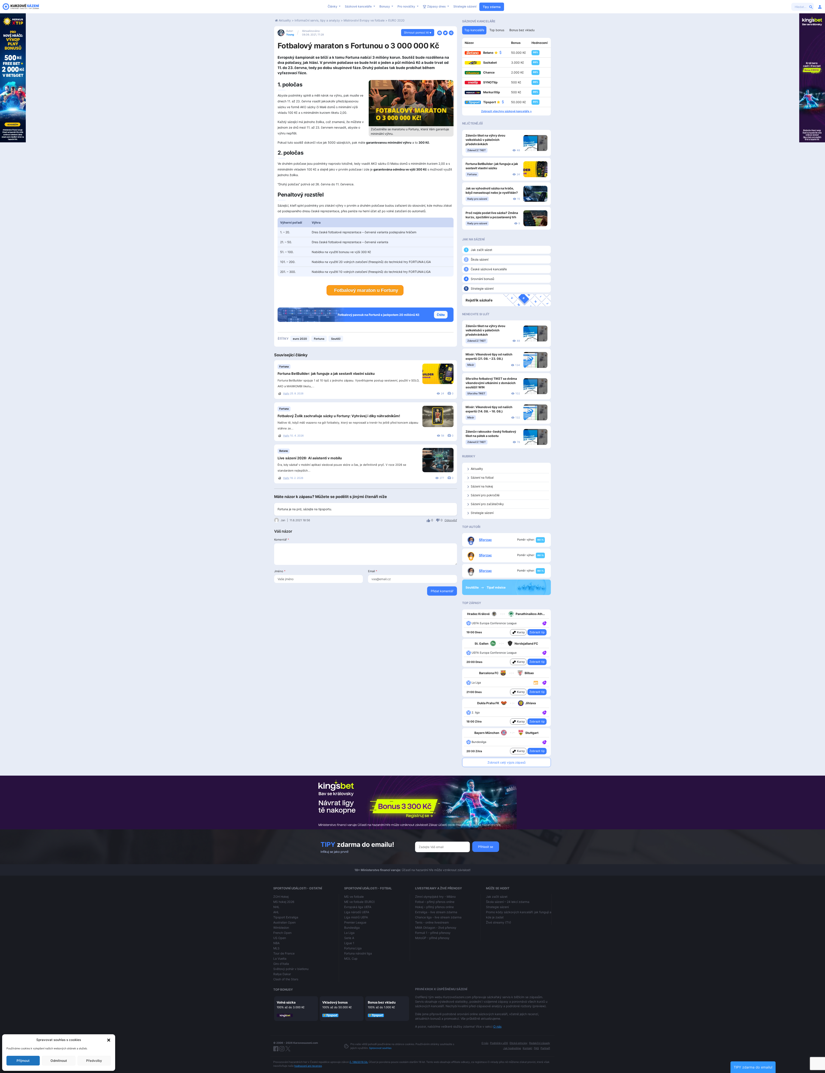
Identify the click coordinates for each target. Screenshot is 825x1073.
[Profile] (819, 6)
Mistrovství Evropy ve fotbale (364, 20)
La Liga (349, 933)
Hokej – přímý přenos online (434, 907)
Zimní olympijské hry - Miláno (435, 896)
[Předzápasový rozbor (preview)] (535, 682)
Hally (286, 393)
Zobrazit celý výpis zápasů (506, 762)
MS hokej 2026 (283, 902)
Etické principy (518, 1043)
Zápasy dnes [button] (436, 6)
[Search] (811, 6)
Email (372, 571)
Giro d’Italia (281, 963)
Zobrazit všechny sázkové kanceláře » (506, 111)
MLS (276, 948)
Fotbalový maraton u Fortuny (366, 290)
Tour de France (284, 953)
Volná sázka (286, 1002)
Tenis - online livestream (432, 922)
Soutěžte (472, 587)
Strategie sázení (464, 6)
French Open (282, 933)
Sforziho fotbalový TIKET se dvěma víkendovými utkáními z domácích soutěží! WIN (491, 383)
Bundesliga (352, 927)
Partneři (545, 1048)
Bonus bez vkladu (382, 1002)
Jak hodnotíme (512, 1048)
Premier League (355, 922)
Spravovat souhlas (380, 1048)
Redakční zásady (539, 1043)
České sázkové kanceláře (489, 269)
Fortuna (319, 338)
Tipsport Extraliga (285, 917)
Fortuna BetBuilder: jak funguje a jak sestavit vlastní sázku (326, 373)
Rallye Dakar (282, 974)
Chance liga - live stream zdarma (438, 917)
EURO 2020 (396, 20)
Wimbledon (281, 927)
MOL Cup (351, 958)
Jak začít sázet (481, 250)
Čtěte (441, 315)
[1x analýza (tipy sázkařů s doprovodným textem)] (544, 623)
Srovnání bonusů (482, 279)
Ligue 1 (349, 943)
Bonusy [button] (385, 6)
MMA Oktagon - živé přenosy (435, 927)
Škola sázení (479, 259)
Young (290, 34)
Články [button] (333, 6)
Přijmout (23, 1061)
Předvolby (94, 1061)
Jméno (280, 571)
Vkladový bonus (335, 1002)
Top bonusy (283, 989)
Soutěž (336, 338)
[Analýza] (544, 623)
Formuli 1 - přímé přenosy (433, 933)
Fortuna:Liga (353, 948)
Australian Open (284, 922)
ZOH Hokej (281, 896)
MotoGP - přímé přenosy (432, 938)
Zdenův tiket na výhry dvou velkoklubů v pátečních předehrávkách (485, 140)
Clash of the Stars (285, 979)
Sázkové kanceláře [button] (359, 6)
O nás (497, 1026)
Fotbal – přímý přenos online (434, 902)
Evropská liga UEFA (357, 907)
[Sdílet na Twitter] (445, 32)
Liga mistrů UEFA (356, 917)
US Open (279, 938)
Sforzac (485, 539)
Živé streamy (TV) (498, 922)
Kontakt (527, 1048)
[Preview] (535, 682)
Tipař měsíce (496, 587)
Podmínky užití (499, 1043)
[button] (109, 1040)
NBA (276, 943)
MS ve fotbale (354, 896)
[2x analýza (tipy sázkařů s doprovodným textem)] (544, 652)
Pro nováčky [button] (406, 6)
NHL (276, 907)
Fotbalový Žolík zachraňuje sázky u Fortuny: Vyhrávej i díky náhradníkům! (339, 416)
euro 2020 (300, 338)
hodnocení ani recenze (308, 1065)
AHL (276, 912)
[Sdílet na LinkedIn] (451, 32)
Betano (283, 450)
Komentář (281, 539)
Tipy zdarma (492, 7)
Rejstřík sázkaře (479, 300)
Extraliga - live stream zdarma (436, 912)
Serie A (349, 938)
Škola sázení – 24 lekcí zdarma (507, 902)
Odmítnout (58, 1061)
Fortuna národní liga (358, 953)
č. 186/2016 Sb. (359, 1062)
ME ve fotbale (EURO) (359, 902)
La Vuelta (279, 958)
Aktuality (285, 20)
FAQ (536, 1048)
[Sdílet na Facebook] (439, 32)
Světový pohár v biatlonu (291, 969)
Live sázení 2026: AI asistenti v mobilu (310, 458)
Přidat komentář (442, 591)
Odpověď (451, 520)
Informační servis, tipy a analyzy (317, 20)
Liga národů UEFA (356, 912)
